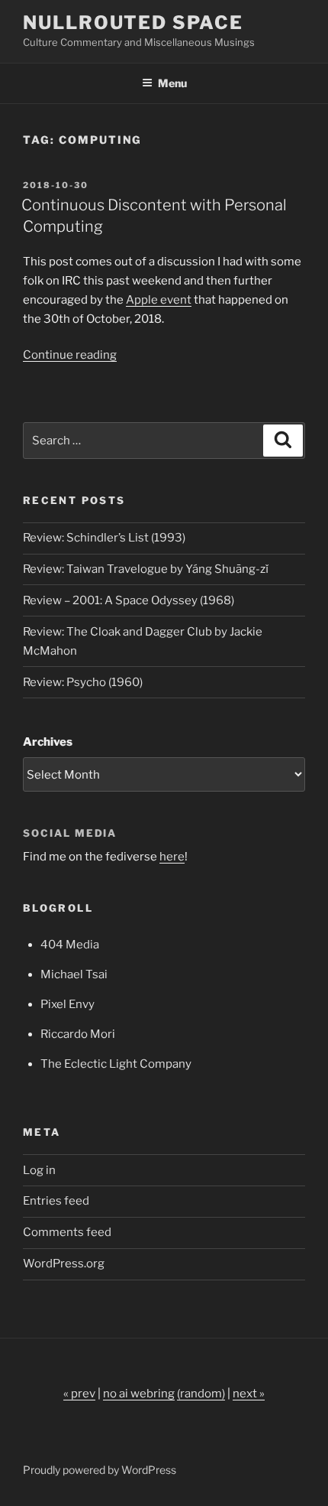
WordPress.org (64, 1263)
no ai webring (139, 1393)
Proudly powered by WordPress (99, 1469)
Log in (39, 1170)
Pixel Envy (67, 1004)
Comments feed (67, 1232)
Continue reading (70, 355)
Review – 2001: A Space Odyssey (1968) (128, 600)
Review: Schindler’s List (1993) (104, 538)
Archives (47, 742)
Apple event (158, 300)
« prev (79, 1393)
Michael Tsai (74, 974)
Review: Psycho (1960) (83, 682)
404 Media (69, 944)
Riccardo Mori (77, 1034)
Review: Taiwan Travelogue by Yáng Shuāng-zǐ (146, 569)
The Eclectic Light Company (115, 1064)
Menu (172, 82)
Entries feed (56, 1201)
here (172, 857)
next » (249, 1393)
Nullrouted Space (133, 22)
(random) (201, 1393)
